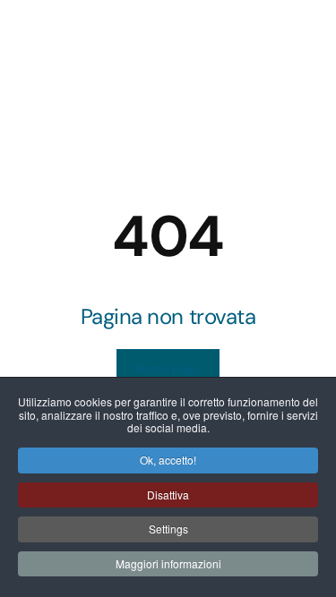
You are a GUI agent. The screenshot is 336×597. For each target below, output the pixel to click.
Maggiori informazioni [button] (168, 563)
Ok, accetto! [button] (168, 459)
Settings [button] (168, 528)
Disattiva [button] (168, 494)
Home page (168, 369)
